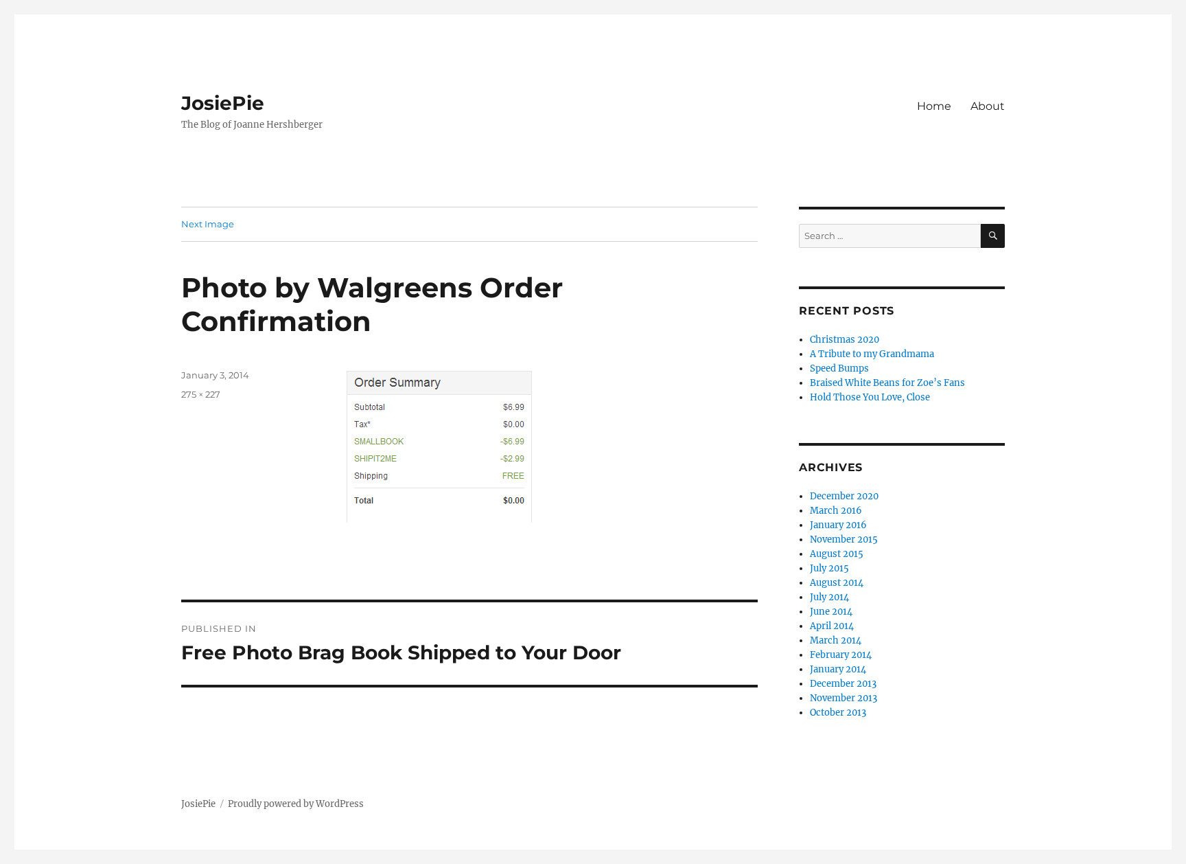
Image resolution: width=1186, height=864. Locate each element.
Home (934, 106)
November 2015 (844, 539)
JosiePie (222, 103)
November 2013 (843, 698)
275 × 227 (200, 394)
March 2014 (835, 640)
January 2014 (838, 669)
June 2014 (831, 611)
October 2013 (838, 712)
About (987, 106)
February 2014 (841, 655)
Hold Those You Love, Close (870, 397)
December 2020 (844, 496)
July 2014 (829, 597)
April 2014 (832, 626)
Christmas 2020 (844, 339)
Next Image (207, 223)
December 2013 (843, 684)
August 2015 (836, 554)
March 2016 (836, 510)
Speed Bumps (839, 368)
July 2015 (829, 568)
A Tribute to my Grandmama (872, 354)
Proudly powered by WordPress (296, 804)
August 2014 (836, 583)
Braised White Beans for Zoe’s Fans (887, 383)
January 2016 (838, 525)
